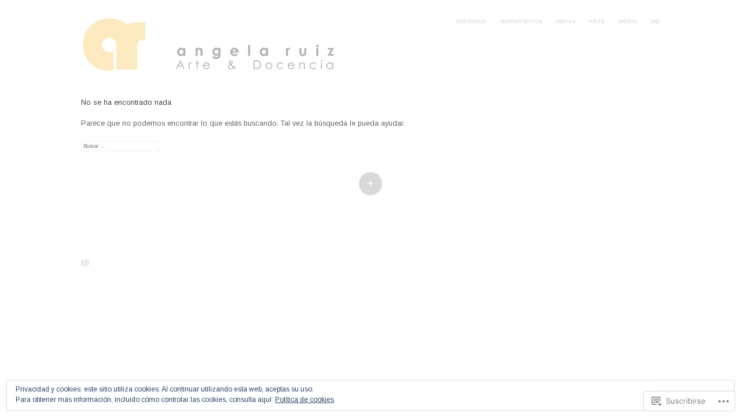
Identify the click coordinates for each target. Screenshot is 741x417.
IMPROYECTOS (521, 21)
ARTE (597, 21)
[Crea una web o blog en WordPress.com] (85, 265)
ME (655, 21)
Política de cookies (304, 400)
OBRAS (565, 21)
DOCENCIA (471, 21)
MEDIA (627, 21)
